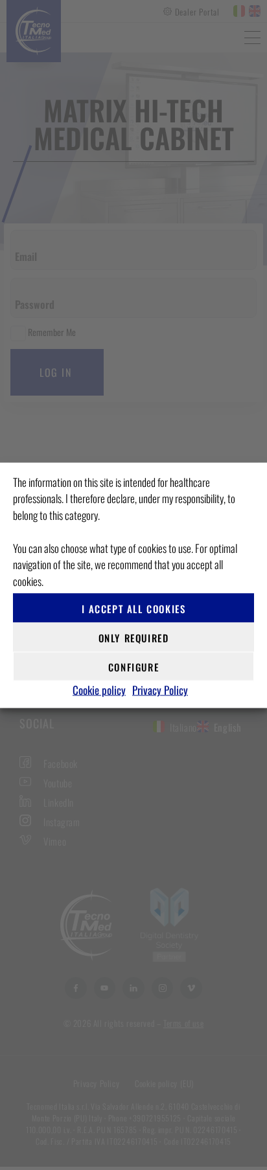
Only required (134, 637)
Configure (133, 666)
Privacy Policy (160, 690)
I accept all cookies (134, 608)
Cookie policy (99, 690)
